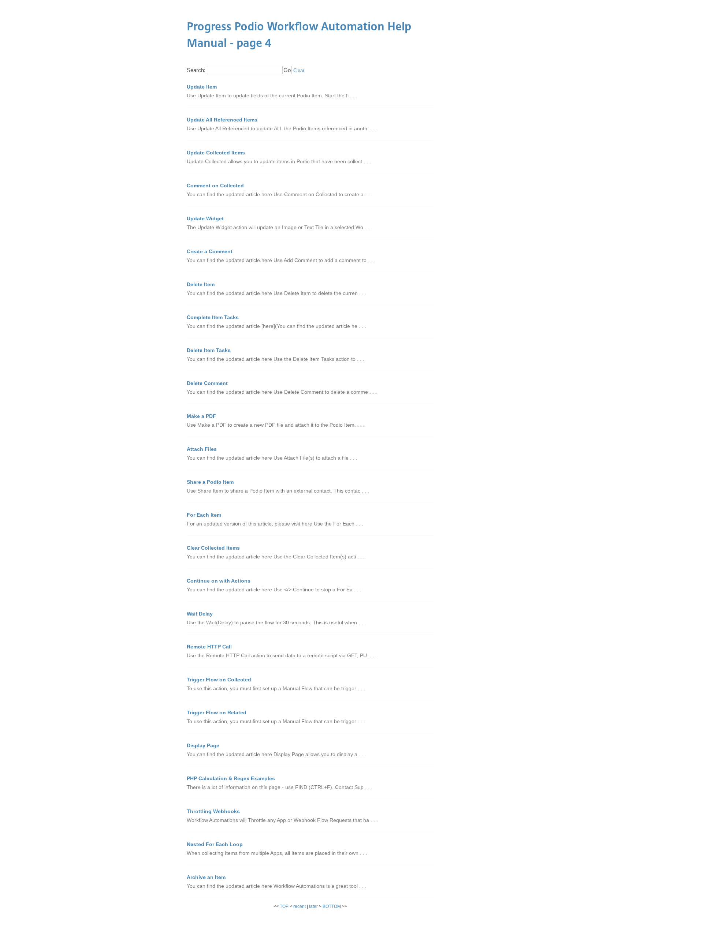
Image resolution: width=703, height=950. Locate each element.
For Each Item (204, 515)
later (313, 906)
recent (299, 906)
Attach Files (202, 449)
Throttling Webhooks (213, 811)
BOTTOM (332, 906)
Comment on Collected (215, 185)
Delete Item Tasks (209, 350)
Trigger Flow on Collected (219, 679)
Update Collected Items (216, 153)
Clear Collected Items (213, 548)
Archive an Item (206, 877)
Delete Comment (207, 383)
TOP (284, 906)
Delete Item (201, 284)
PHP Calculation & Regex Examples (231, 778)
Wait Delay (200, 614)
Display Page (203, 745)
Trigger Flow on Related (216, 712)
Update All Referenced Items (222, 120)
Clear (298, 70)
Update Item (202, 87)
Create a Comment (210, 251)
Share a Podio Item (210, 482)
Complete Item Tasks (213, 317)
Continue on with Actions (218, 581)
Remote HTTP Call (209, 647)
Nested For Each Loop (215, 844)
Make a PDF (201, 416)
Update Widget (205, 218)
